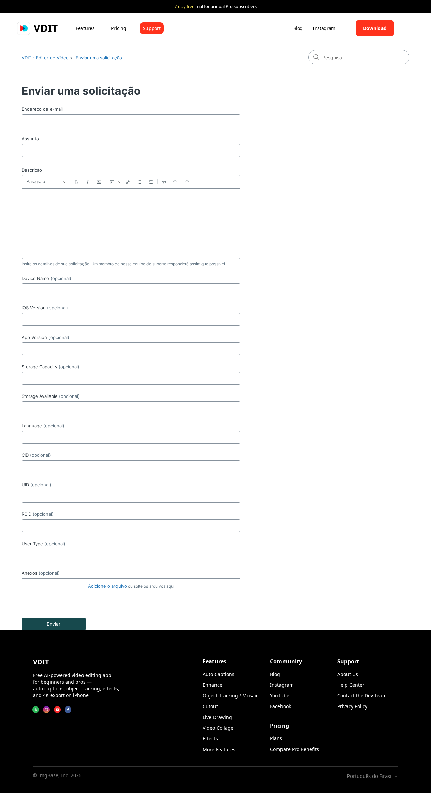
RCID (38, 514)
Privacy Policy (352, 706)
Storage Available (51, 396)
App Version (45, 337)
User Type (43, 543)
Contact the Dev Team (362, 695)
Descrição (32, 170)
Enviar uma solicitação (99, 57)
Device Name (46, 278)
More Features (219, 749)
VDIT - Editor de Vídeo (45, 57)
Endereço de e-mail (42, 109)
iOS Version (45, 307)
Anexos (41, 573)
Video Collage (218, 728)
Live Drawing (217, 717)
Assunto (30, 138)
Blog (298, 28)
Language (43, 425)
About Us (347, 674)
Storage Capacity (50, 366)
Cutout (210, 706)
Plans (276, 738)
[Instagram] (46, 709)
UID (36, 484)
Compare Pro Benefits (294, 749)
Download (375, 28)
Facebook (280, 706)
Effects (210, 738)
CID (36, 455)
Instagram (324, 28)
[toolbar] (131, 181)
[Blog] (35, 709)
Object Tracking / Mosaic (230, 695)
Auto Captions (218, 674)
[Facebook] (68, 709)
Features (85, 28)
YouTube (279, 695)
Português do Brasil (370, 776)
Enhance (212, 685)
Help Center (350, 685)
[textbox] (131, 223)
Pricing (118, 28)
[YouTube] (57, 709)
